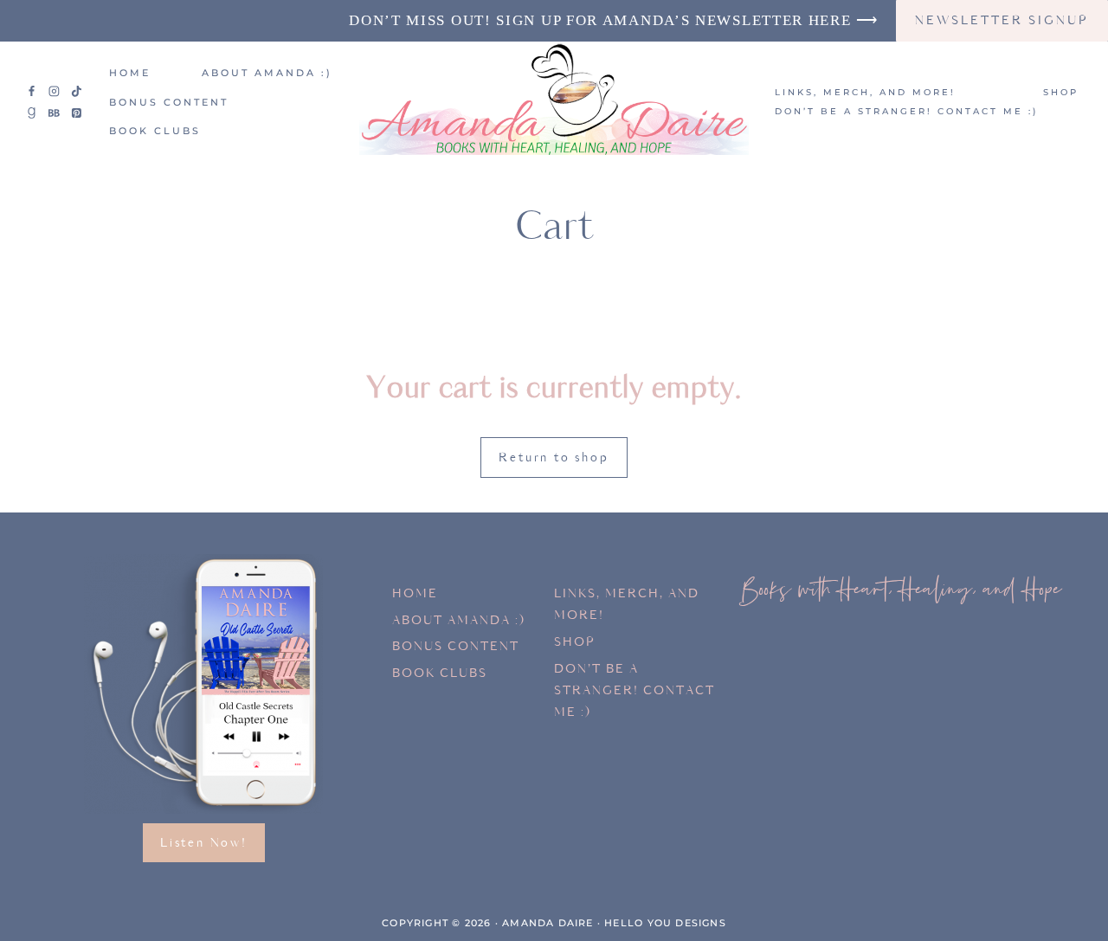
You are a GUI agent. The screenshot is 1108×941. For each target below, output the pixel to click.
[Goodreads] (32, 113)
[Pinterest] (76, 113)
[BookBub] (54, 113)
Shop (1061, 92)
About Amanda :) (267, 73)
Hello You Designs (665, 923)
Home (130, 73)
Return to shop (554, 457)
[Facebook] (32, 91)
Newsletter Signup (1002, 20)
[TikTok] (76, 91)
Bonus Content (169, 102)
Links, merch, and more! (865, 92)
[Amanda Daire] (554, 103)
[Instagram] (54, 91)
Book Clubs (155, 131)
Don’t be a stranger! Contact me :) (906, 111)
